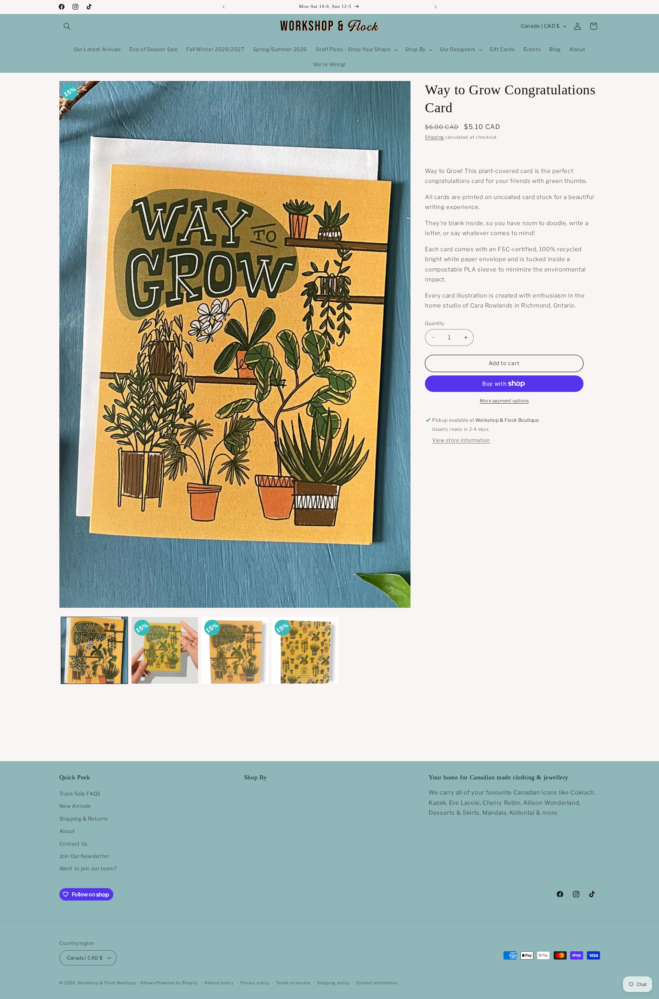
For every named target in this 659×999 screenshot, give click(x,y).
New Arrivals (75, 806)
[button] (67, 26)
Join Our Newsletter (84, 856)
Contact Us (73, 844)
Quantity (434, 323)
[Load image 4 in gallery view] (305, 650)
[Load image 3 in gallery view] (234, 650)
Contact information (377, 982)
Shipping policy (333, 982)
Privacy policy (254, 982)
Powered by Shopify (177, 982)
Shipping (434, 137)
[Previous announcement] (223, 7)
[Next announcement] (435, 7)
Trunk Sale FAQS (80, 794)
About (67, 831)
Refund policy (219, 982)
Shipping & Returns (83, 819)
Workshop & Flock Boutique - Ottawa (116, 982)
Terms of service (293, 982)
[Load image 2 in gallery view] (164, 650)
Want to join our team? (88, 869)
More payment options (504, 400)
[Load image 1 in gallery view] (94, 650)
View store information (461, 440)
